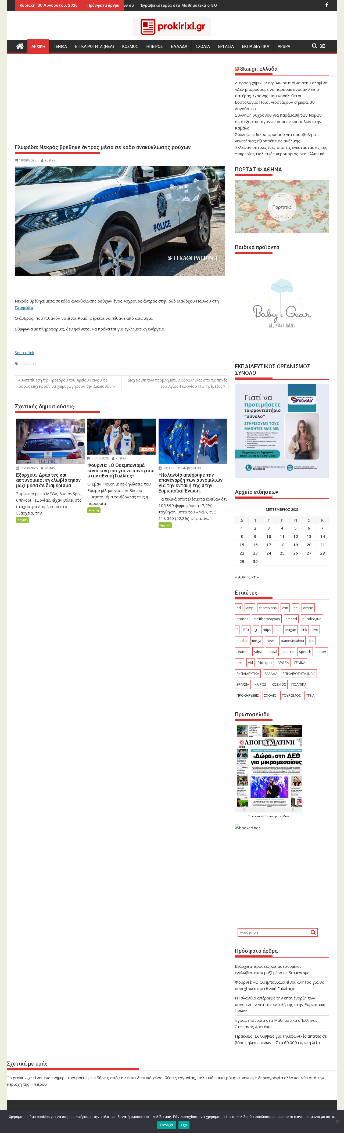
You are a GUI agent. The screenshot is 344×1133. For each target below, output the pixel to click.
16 (255, 544)
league (290, 629)
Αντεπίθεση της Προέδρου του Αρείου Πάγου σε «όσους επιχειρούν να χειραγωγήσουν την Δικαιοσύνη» (66, 383)
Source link (24, 352)
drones (242, 618)
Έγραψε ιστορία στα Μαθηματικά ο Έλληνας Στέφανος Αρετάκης (167, 5)
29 (241, 561)
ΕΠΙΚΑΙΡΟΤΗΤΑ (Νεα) (94, 46)
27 (309, 553)
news (271, 640)
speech (305, 651)
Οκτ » (253, 577)
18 (282, 544)
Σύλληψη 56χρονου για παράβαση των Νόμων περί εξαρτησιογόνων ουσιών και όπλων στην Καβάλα (278, 121)
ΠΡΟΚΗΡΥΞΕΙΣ (247, 695)
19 (295, 544)
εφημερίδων (281, 816)
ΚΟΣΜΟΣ (130, 46)
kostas (50, 160)
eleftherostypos (267, 618)
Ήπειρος (265, 662)
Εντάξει (166, 1125)
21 (322, 544)
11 (282, 536)
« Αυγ (240, 577)
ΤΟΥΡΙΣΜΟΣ (291, 695)
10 (268, 536)
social (272, 651)
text (239, 662)
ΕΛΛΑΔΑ (179, 46)
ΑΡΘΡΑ (284, 46)
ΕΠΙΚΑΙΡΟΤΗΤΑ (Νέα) (299, 673)
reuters (242, 651)
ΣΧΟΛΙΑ (203, 46)
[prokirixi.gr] (20, 45)
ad (22, 363)
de (295, 607)
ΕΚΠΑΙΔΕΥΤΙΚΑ (255, 46)
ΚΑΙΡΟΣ (260, 684)
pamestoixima (292, 640)
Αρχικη (38, 46)
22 (241, 553)
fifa (246, 629)
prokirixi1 (194, 468)
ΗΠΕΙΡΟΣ (154, 46)
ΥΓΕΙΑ (310, 695)
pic (311, 640)
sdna (258, 651)
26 (295, 553)
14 (322, 536)
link (304, 629)
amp (249, 607)
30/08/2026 (29, 468)
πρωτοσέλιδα (260, 816)
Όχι (184, 1125)
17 (268, 544)
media (241, 640)
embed (291, 618)
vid (250, 662)
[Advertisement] (122, 101)
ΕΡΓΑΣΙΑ (226, 46)
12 (295, 536)
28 (322, 553)
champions (268, 607)
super (321, 651)
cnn (285, 607)
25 (282, 553)
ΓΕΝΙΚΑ (60, 46)
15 (241, 544)
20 (309, 544)
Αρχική (23, 520)
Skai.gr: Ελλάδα (258, 69)
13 (309, 536)
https (267, 629)
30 (255, 561)
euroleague (311, 618)
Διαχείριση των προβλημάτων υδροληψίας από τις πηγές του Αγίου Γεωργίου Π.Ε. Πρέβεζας (177, 383)
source (31, 363)
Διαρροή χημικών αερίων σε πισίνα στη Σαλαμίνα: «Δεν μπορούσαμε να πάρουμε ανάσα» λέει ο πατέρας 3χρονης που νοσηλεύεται (281, 89)
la (278, 629)
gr (255, 629)
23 (255, 553)
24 (268, 553)
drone (308, 607)
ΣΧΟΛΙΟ (270, 695)
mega (256, 640)
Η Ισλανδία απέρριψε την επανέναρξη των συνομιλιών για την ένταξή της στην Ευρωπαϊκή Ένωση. (280, 1004)
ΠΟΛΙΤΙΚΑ (298, 684)
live (315, 629)
